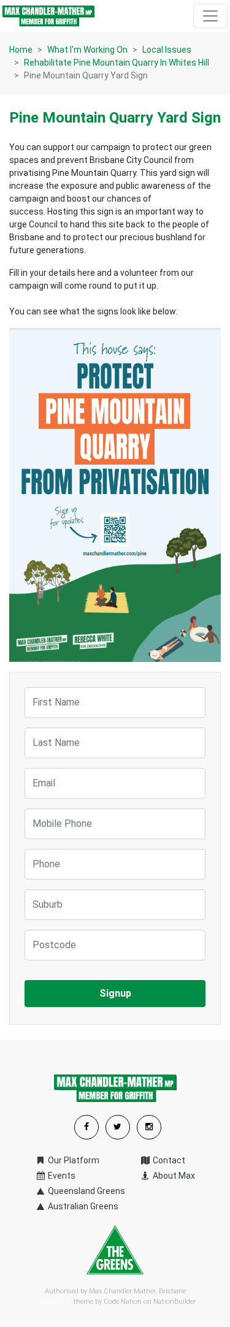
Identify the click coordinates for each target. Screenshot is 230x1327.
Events (60, 1176)
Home (21, 50)
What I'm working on (87, 50)
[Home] (48, 15)
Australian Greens (82, 1206)
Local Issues (166, 50)
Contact (168, 1160)
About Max (173, 1176)
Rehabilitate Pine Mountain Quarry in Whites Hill (116, 62)
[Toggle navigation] (210, 16)
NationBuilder (174, 1302)
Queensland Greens (85, 1191)
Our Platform (72, 1160)
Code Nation (123, 1302)
